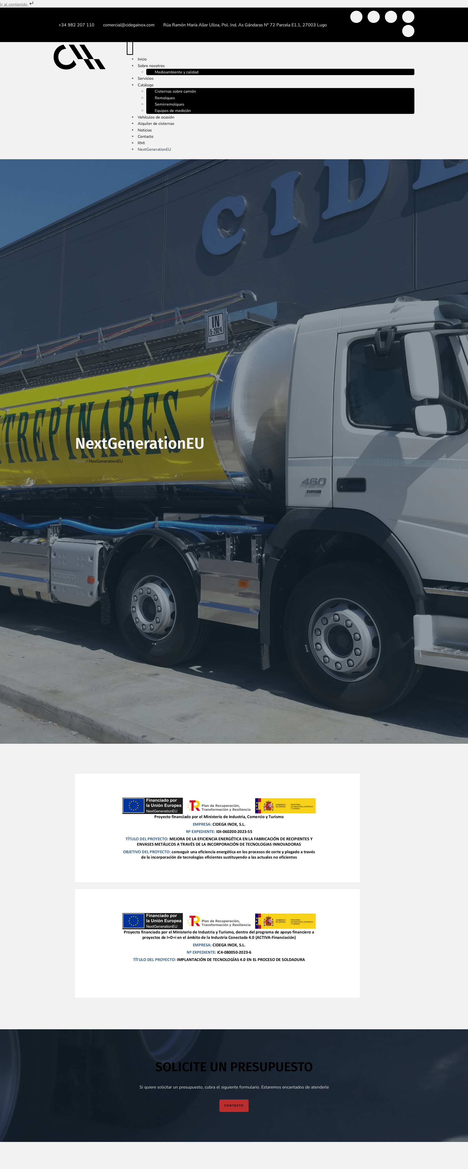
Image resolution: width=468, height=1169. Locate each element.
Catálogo (146, 85)
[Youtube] (408, 31)
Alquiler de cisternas (156, 123)
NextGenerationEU (154, 149)
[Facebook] (356, 17)
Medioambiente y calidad (176, 72)
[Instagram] (408, 17)
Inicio (80, 461)
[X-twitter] (391, 17)
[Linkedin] (374, 17)
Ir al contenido (14, 4)
